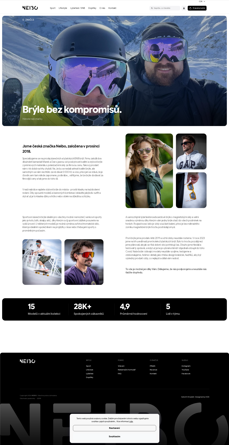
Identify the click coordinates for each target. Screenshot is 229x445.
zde (131, 421)
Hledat (152, 8)
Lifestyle (89, 370)
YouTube (185, 370)
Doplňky (89, 377)
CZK (201, 1)
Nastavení (114, 428)
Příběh (152, 366)
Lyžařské (89, 373)
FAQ (119, 373)
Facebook (186, 373)
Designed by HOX (202, 397)
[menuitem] (52, 8)
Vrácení (121, 366)
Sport (88, 366)
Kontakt (153, 373)
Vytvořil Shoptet (187, 397)
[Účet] (184, 8)
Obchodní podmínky (27, 398)
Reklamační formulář (127, 370)
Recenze (153, 370)
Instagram (186, 366)
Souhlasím (114, 436)
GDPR (39, 398)
